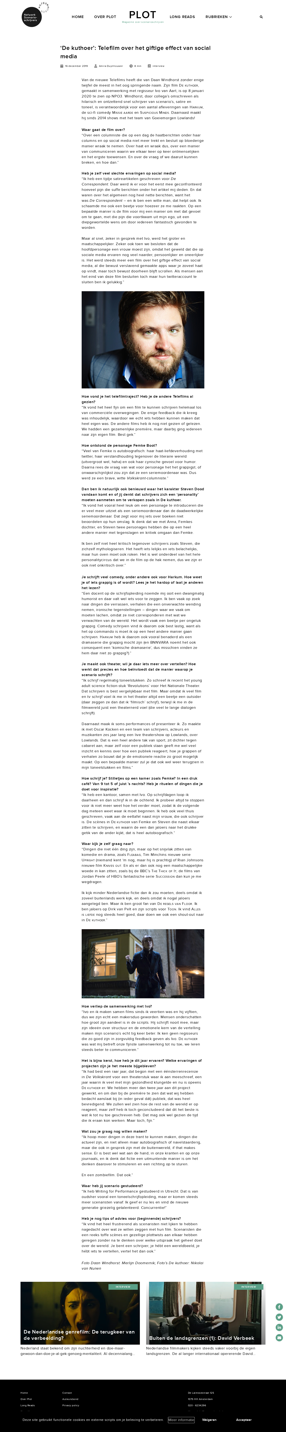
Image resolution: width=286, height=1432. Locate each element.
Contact (67, 1392)
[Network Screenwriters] (35, 14)
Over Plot (105, 17)
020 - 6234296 (197, 1405)
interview (123, 1286)
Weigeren (209, 1420)
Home (78, 17)
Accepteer (244, 1420)
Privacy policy (70, 1405)
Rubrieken (217, 17)
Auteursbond (70, 1399)
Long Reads (182, 17)
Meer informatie (181, 1420)
